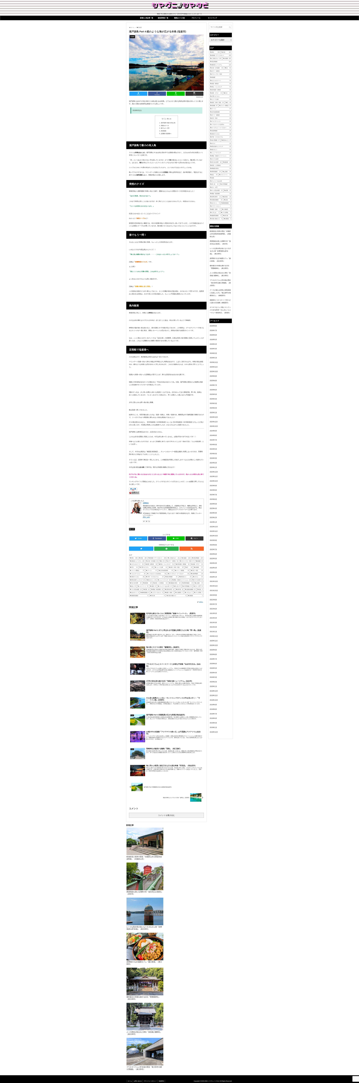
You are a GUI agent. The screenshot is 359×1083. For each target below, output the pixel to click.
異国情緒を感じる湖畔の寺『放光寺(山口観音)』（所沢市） (220, 242)
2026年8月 (213, 326)
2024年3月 (213, 458)
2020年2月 (213, 682)
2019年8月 (213, 709)
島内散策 (163, 131)
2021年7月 (213, 604)
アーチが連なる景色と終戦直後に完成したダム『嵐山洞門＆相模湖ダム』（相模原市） (220, 292)
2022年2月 (213, 572)
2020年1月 (213, 686)
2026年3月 (213, 348)
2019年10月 (214, 700)
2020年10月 (214, 645)
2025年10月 (214, 371)
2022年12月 (214, 526)
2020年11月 (214, 641)
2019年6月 (213, 718)
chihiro (146, 503)
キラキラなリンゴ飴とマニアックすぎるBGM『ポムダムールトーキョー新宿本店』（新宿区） (220, 309)
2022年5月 (213, 558)
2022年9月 (213, 540)
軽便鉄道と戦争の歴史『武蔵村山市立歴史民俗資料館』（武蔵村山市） (220, 233)
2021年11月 (214, 586)
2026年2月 (213, 353)
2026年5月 (213, 339)
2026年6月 (213, 335)
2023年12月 (214, 472)
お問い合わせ (138, 1081)
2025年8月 (213, 380)
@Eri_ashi (146, 517)
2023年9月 (213, 485)
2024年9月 (213, 431)
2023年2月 (213, 517)
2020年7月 (213, 659)
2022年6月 (213, 554)
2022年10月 (214, 536)
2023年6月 (213, 499)
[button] (230, 27)
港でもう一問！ (165, 128)
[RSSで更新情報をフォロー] (149, 521)
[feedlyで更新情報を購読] (146, 521)
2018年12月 (214, 732)
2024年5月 (213, 449)
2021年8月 (213, 600)
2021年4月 (213, 618)
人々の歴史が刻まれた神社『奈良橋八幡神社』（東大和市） (220, 274)
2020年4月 (213, 672)
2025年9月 (213, 376)
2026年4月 (213, 344)
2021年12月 (214, 581)
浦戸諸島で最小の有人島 (168, 123)
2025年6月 (213, 390)
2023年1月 (213, 522)
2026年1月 (213, 358)
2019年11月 (214, 695)
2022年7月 (213, 549)
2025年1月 (213, 412)
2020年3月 (213, 677)
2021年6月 (213, 609)
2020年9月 (213, 650)
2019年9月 (213, 704)
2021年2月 (213, 627)
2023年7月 (213, 494)
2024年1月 (213, 467)
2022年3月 (213, 568)
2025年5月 (213, 394)
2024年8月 (213, 435)
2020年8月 (213, 654)
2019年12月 (214, 691)
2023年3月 (213, 513)
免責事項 (161, 1081)
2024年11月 (214, 422)
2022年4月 (213, 563)
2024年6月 (213, 444)
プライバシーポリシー (150, 1081)
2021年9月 (213, 595)
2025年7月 (213, 385)
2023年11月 (214, 476)
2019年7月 (213, 714)
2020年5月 (213, 668)
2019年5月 (213, 723)
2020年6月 (213, 663)
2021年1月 (213, 631)
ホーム (130, 1081)
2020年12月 (214, 636)
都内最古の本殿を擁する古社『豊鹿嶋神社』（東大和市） (219, 267)
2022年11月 (214, 531)
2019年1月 (213, 727)
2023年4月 (213, 508)
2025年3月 (213, 403)
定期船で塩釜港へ (166, 133)
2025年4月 (213, 399)
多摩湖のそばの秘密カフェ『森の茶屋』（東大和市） (220, 260)
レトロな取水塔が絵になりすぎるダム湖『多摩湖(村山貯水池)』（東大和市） (220, 251)
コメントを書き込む (166, 815)
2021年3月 (213, 622)
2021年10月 (214, 590)
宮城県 (132, 529)
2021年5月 (213, 613)
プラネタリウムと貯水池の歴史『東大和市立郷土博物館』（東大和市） (220, 282)
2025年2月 (213, 408)
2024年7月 (213, 440)
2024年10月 (214, 426)
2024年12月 (214, 417)
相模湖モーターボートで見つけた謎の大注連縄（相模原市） (220, 301)
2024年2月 (213, 463)
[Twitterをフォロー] (144, 521)
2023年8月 (213, 490)
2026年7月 (213, 330)
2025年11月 (214, 367)
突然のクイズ (165, 125)
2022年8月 (213, 545)
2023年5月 (213, 504)
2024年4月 (213, 453)
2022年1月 (213, 577)
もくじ (164, 118)
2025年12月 (214, 362)
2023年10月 (214, 481)
